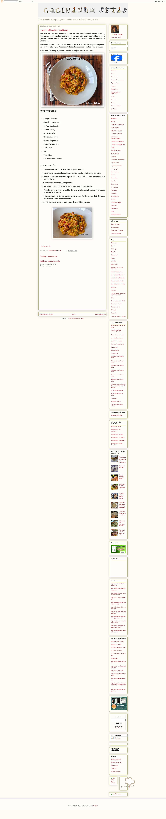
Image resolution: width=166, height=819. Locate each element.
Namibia (113, 290)
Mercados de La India (117, 275)
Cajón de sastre (115, 224)
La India (113, 261)
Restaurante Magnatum (118, 440)
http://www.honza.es (117, 670)
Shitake (113, 199)
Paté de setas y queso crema (121, 496)
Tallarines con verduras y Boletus (122, 523)
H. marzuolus (115, 153)
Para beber (114, 89)
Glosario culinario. (116, 762)
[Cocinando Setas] (116, 60)
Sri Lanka (114, 310)
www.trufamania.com (117, 641)
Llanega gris (114, 169)
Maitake (113, 175)
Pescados (114, 100)
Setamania (114, 658)
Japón (113, 258)
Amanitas (114, 118)
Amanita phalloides (116, 415)
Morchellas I (114, 347)
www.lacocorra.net (116, 650)
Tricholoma (114, 208)
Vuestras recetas (116, 233)
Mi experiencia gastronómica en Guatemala (122, 459)
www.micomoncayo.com (118, 647)
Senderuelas (115, 196)
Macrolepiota (115, 172)
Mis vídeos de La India (118, 284)
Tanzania (113, 313)
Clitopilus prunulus (116, 130)
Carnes (113, 74)
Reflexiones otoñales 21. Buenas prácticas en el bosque (118, 385)
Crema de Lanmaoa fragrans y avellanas (122, 505)
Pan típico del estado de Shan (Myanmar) (118, 293)
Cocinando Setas (115, 54)
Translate (117, 739)
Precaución (114, 353)
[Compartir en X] (72, 251)
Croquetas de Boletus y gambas (122, 485)
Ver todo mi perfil (116, 37)
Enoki (112, 147)
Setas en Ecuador (116, 304)
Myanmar (114, 287)
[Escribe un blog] (71, 251)
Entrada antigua (100, 314)
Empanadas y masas (117, 80)
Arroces (113, 71)
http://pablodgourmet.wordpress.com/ (118, 603)
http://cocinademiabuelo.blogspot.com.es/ (118, 626)
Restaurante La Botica (117, 437)
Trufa (112, 211)
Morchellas (114, 178)
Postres (113, 103)
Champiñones (115, 127)
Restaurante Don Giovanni (116, 430)
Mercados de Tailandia (118, 278)
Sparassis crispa (116, 202)
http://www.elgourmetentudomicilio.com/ (118, 593)
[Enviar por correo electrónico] (69, 251)
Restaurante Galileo (117, 434)
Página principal (116, 759)
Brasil (112, 246)
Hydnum (113, 156)
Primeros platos (115, 106)
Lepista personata (116, 165)
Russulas (113, 193)
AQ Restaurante (116, 426)
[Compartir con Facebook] (74, 251)
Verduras (113, 109)
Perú (112, 298)
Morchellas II (115, 350)
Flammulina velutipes (117, 335)
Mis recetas (114, 765)
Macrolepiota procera (117, 344)
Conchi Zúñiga (117, 34)
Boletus (113, 121)
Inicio (74, 314)
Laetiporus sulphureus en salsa (122, 513)
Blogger (95, 805)
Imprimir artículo (45, 246)
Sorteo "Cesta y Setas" (121, 476)
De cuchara (114, 77)
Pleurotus (114, 190)
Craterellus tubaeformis (118, 144)
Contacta (113, 768)
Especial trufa (115, 83)
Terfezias (113, 205)
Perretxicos (114, 187)
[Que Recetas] (115, 794)
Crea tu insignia (114, 62)
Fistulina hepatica (116, 150)
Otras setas (114, 184)
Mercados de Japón (117, 272)
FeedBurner (118, 728)
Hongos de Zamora (117, 230)
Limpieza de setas (116, 341)
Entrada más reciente (46, 314)
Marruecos (114, 264)
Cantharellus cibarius (117, 124)
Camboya (114, 249)
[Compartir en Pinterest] (76, 251)
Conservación (115, 227)
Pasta (112, 96)
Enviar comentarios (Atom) (76, 318)
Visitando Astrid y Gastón (118, 316)
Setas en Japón (115, 307)
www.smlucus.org (116, 644)
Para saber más (116, 771)
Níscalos (113, 181)
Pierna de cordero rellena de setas (122, 532)
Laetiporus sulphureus (117, 159)
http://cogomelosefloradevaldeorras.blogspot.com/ (118, 684)
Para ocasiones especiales (115, 92)
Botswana (114, 243)
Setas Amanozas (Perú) (118, 301)
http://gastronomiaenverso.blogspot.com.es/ (118, 617)
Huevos (113, 86)
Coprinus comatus (116, 133)
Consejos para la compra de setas (116, 331)
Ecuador (113, 252)
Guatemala (114, 255)
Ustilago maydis (115, 214)
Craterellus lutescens (117, 141)
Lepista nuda (115, 162)
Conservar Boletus (122, 466)
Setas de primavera (117, 390)
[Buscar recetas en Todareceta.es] (113, 782)
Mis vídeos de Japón (117, 281)
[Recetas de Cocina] (128, 788)
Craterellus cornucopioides (115, 137)
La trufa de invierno (117, 338)
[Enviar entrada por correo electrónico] (65, 250)
